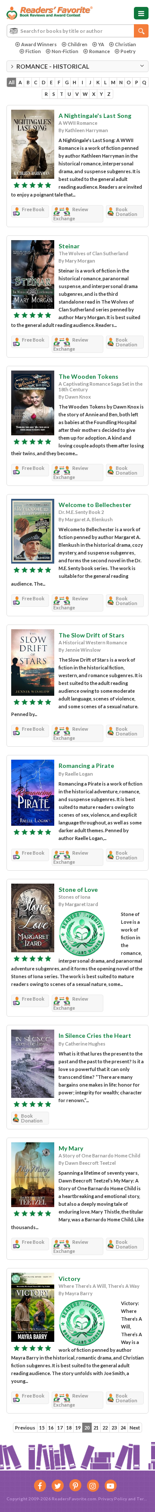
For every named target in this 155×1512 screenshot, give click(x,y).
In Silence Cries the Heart (95, 1035)
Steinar (69, 246)
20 (87, 1427)
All (12, 82)
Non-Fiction (65, 51)
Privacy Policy (112, 1498)
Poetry (128, 51)
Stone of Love (78, 889)
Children (77, 44)
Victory (69, 1278)
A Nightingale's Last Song (95, 115)
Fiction (33, 51)
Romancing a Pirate (86, 765)
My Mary (71, 1148)
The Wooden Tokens (88, 376)
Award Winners (39, 44)
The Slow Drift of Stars (91, 635)
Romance (99, 51)
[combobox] (77, 31)
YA (101, 44)
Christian (125, 44)
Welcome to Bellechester (95, 504)
